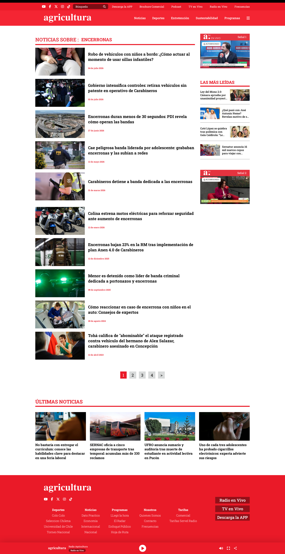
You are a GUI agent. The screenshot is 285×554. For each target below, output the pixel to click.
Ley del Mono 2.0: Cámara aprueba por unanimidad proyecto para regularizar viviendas (213, 95)
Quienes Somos (150, 515)
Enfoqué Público (120, 526)
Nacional (90, 532)
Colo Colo (58, 515)
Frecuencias (242, 6)
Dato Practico (91, 515)
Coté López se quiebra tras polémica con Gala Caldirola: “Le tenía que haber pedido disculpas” (213, 132)
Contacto (150, 521)
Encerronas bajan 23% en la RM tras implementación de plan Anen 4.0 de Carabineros (140, 247)
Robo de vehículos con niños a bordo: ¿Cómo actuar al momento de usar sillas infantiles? (139, 56)
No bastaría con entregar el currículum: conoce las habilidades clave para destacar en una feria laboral (60, 451)
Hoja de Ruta (119, 532)
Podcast (176, 6)
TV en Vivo (196, 6)
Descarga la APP (122, 6)
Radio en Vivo (218, 6)
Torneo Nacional (58, 532)
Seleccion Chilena (58, 521)
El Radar (120, 521)
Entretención (180, 18)
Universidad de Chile (58, 526)
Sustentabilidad (207, 18)
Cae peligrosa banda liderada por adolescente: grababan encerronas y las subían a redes (141, 150)
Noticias (140, 18)
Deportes (158, 18)
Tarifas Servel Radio (183, 521)
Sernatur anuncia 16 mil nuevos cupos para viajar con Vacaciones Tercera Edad (234, 150)
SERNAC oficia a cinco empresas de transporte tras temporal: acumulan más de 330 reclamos (115, 451)
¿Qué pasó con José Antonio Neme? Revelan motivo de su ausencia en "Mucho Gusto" (235, 113)
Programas (232, 18)
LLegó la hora (120, 515)
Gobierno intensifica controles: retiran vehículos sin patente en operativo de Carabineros (137, 88)
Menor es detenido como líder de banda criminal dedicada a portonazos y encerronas (134, 278)
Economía (91, 521)
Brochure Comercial (152, 6)
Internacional (90, 526)
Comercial (183, 515)
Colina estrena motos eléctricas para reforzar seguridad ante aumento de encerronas (141, 216)
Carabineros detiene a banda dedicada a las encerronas (140, 181)
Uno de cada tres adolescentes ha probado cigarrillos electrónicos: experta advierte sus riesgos (223, 451)
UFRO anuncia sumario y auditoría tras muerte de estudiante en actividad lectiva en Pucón (168, 451)
